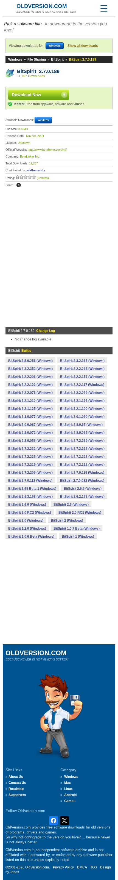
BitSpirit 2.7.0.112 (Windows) (30, 481)
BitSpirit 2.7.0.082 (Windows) (82, 481)
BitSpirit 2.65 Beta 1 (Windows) (32, 489)
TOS (93, 867)
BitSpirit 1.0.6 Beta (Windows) (31, 536)
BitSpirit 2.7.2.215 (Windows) (30, 465)
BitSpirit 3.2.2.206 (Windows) (30, 377)
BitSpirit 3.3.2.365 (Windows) (82, 361)
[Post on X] (18, 185)
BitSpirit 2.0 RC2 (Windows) (29, 513)
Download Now (26, 94)
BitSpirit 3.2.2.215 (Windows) (82, 369)
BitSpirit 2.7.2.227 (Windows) (82, 449)
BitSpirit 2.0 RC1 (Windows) (79, 513)
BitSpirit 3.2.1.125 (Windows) (30, 409)
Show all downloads (83, 46)
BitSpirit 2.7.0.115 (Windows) (82, 473)
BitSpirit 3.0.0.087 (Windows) (30, 425)
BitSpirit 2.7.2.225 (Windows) (30, 457)
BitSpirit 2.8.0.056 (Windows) (30, 441)
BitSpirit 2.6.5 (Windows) (83, 489)
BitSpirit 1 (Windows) (78, 536)
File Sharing (36, 59)
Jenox (14, 872)
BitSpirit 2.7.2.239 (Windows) (82, 441)
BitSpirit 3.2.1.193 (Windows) (82, 401)
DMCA (82, 867)
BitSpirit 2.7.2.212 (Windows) (82, 465)
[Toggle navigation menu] (104, 8)
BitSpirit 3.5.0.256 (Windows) (30, 361)
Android (70, 795)
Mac (67, 783)
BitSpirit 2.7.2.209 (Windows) (30, 473)
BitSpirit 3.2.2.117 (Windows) (82, 385)
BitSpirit (57, 59)
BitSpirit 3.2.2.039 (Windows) (82, 393)
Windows (15, 59)
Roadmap (16, 789)
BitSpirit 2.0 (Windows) (25, 520)
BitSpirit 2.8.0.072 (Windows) (30, 433)
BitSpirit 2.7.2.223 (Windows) (82, 457)
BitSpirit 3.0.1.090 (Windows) (82, 417)
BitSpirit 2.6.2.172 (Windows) (82, 497)
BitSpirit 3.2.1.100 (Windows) (82, 409)
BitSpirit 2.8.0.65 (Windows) (81, 425)
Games (69, 801)
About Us (16, 777)
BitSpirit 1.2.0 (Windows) (27, 528)
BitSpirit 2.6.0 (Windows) (27, 505)
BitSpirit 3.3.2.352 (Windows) (30, 369)
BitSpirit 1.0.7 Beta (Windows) (77, 528)
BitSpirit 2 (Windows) (67, 520)
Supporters (17, 795)
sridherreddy (36, 170)
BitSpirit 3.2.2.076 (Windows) (30, 393)
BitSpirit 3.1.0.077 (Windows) (30, 417)
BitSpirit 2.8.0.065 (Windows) (82, 433)
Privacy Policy (63, 867)
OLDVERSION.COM (41, 6)
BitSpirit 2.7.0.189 (38, 71)
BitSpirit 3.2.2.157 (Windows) (82, 377)
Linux (68, 789)
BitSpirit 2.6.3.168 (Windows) (30, 497)
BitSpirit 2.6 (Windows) (71, 505)
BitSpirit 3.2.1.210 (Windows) (30, 401)
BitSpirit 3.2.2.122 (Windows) (30, 385)
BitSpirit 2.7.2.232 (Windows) (30, 449)
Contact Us (17, 783)
